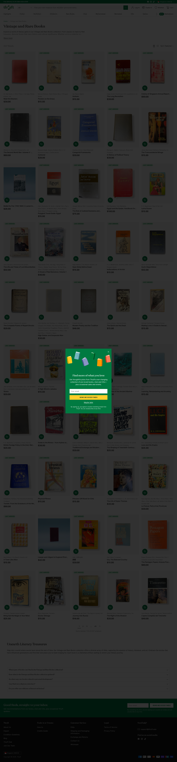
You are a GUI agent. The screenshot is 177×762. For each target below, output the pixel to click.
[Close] (108, 352)
